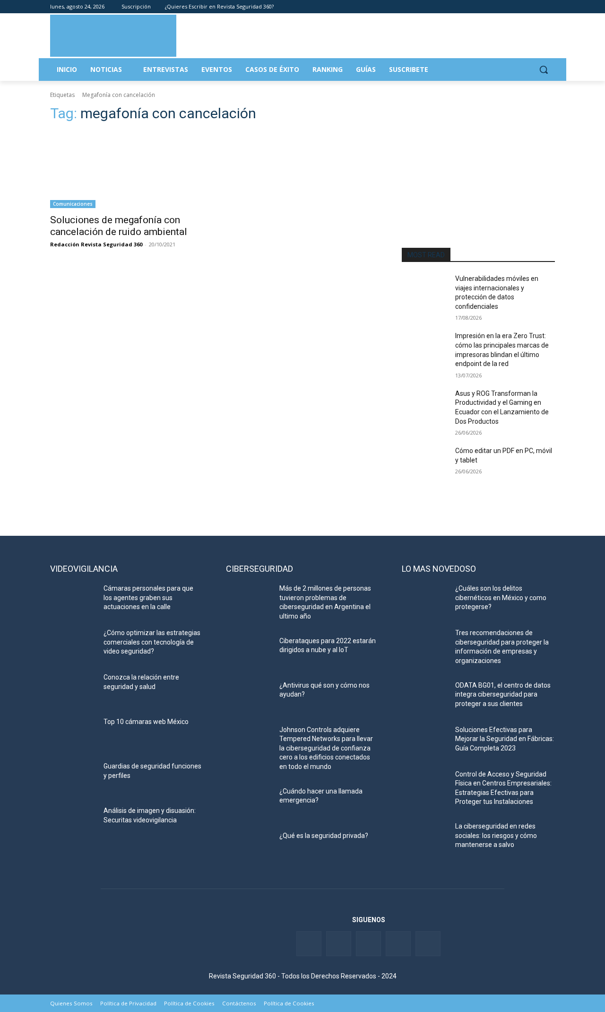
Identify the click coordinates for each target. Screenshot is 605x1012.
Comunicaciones (73, 204)
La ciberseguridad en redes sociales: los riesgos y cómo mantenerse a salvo (496, 835)
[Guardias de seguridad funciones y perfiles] (73, 778)
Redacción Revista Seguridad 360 (96, 244)
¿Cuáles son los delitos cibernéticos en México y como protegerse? (500, 598)
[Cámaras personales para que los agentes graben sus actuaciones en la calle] (73, 600)
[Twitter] (510, 6)
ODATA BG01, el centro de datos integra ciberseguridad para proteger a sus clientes (503, 694)
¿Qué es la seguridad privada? (323, 835)
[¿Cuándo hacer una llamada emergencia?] (249, 803)
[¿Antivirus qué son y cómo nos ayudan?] (249, 697)
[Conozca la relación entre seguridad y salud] (73, 689)
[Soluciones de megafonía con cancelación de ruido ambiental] (126, 169)
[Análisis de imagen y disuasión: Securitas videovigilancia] (73, 822)
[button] (543, 69)
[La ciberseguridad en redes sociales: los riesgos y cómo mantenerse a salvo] (425, 838)
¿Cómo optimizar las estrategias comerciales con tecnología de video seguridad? (152, 642)
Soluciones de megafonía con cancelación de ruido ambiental (118, 225)
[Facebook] (497, 6)
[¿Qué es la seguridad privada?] (249, 847)
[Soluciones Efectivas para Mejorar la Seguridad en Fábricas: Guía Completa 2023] (425, 741)
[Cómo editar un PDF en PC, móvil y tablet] (425, 462)
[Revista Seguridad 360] (113, 35)
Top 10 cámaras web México (146, 721)
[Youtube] (536, 6)
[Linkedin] (523, 6)
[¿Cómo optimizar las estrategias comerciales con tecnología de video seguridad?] (73, 644)
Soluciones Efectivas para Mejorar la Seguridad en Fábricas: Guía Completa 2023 (504, 739)
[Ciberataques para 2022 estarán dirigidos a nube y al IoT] (249, 653)
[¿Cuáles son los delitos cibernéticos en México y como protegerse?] (425, 600)
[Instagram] (549, 6)
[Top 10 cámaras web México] (73, 733)
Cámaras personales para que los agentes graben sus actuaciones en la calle (148, 598)
